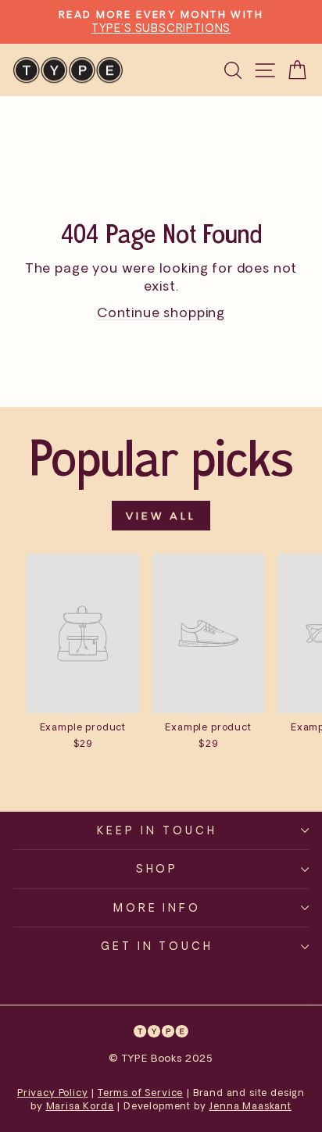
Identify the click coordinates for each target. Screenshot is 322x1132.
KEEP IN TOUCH (157, 830)
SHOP (157, 868)
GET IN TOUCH (157, 946)
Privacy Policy (52, 1092)
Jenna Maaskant (250, 1106)
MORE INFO (157, 907)
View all (161, 515)
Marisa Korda (80, 1106)
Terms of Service (140, 1092)
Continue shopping (161, 312)
